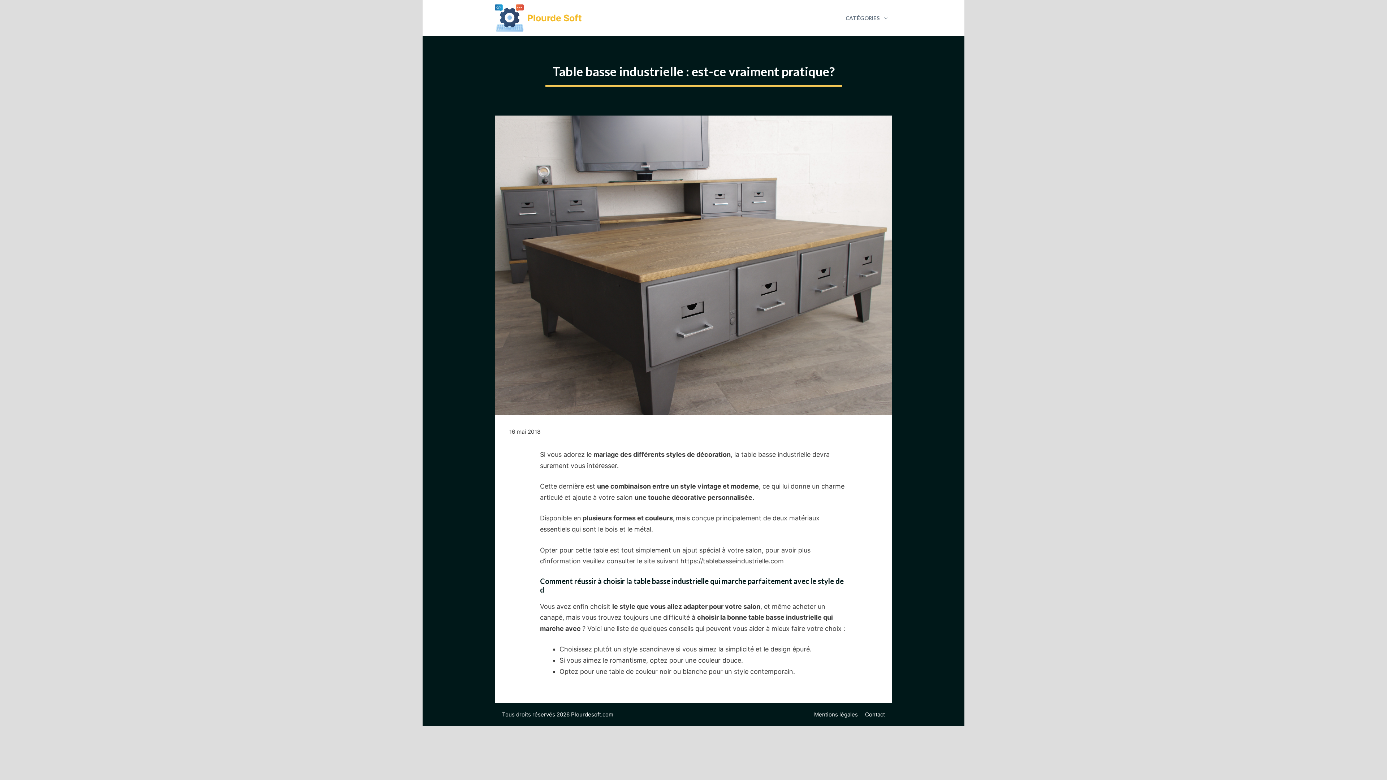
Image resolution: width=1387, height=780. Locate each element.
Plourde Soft (554, 18)
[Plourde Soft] (509, 18)
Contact (875, 714)
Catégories (863, 18)
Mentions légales (836, 714)
